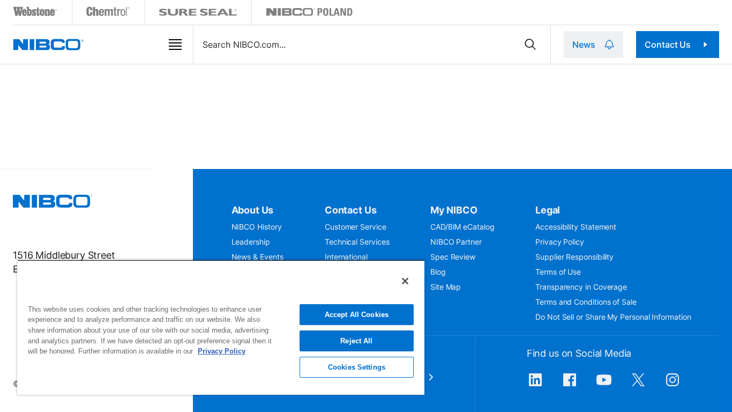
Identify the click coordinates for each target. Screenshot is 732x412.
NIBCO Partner (456, 241)
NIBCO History (256, 226)
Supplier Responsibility (574, 256)
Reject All (356, 341)
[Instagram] (672, 385)
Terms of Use (558, 271)
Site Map (445, 286)
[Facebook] (569, 385)
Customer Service (355, 226)
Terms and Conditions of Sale (586, 301)
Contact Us (668, 44)
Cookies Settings (356, 367)
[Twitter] (638, 385)
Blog (438, 271)
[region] (220, 327)
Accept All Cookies (357, 315)
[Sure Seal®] (198, 13)
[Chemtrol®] (108, 13)
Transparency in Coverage (581, 286)
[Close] (405, 281)
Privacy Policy (559, 241)
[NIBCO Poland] (309, 13)
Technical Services (357, 241)
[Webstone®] (35, 13)
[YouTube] (604, 385)
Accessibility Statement (575, 226)
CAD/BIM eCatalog (462, 226)
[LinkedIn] (535, 385)
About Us (252, 210)
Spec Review (452, 256)
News (583, 44)
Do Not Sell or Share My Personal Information (613, 316)
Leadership (250, 241)
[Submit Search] (530, 44)
